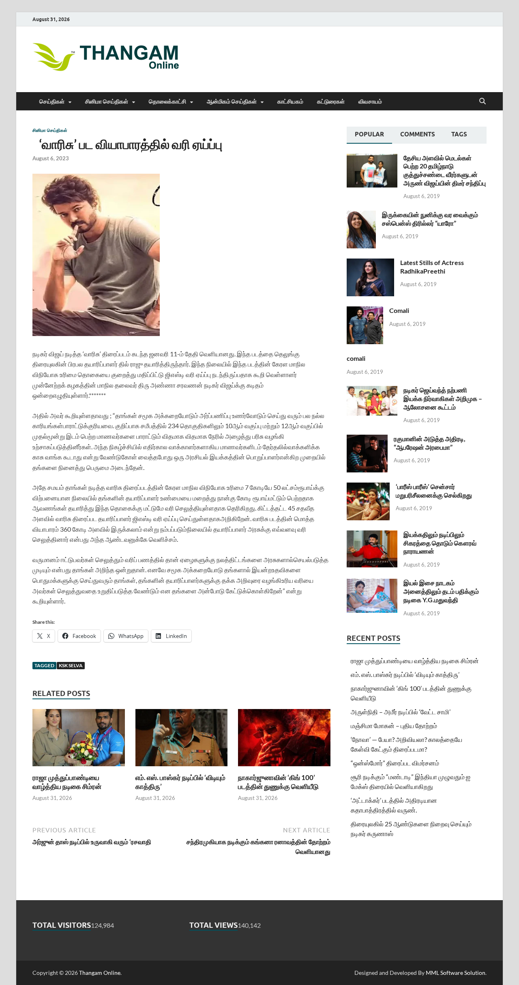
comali (356, 358)
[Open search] (482, 101)
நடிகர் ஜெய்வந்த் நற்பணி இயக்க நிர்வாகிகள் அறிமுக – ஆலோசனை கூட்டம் (442, 398)
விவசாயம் (370, 101)
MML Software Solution (455, 972)
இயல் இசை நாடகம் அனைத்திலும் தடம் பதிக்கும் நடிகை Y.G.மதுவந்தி (441, 591)
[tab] (369, 135)
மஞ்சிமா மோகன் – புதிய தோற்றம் (394, 725)
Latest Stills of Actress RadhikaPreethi (432, 267)
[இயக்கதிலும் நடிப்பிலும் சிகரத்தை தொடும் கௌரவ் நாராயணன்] (372, 535)
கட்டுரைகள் (331, 101)
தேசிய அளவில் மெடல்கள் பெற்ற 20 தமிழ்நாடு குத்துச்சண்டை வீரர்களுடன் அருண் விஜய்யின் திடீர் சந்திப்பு (444, 170)
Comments (417, 134)
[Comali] (365, 311)
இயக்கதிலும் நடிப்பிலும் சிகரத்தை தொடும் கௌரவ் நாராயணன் (439, 542)
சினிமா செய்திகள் (106, 101)
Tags (459, 134)
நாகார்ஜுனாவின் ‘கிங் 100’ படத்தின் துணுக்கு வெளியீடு (278, 782)
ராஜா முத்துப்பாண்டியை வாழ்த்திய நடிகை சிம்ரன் (66, 782)
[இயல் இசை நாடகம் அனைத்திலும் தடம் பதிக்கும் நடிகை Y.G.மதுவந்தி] (372, 583)
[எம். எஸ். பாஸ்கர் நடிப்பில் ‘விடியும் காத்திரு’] (181, 740)
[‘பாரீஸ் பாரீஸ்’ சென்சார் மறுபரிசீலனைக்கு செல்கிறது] (368, 487)
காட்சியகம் (290, 101)
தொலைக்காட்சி (167, 101)
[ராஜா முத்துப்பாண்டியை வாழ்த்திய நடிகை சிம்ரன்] (78, 740)
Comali (399, 310)
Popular (369, 134)
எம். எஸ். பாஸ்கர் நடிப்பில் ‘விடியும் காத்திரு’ (405, 674)
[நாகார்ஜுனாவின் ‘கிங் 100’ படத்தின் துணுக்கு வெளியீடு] (284, 740)
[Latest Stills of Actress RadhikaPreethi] (370, 263)
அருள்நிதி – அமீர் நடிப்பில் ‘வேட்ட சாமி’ (400, 712)
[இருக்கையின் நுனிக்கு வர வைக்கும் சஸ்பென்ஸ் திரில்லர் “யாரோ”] (361, 215)
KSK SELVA (71, 665)
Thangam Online (99, 972)
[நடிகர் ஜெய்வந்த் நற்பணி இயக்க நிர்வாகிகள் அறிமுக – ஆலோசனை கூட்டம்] (372, 390)
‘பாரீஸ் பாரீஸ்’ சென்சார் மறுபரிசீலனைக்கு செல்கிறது (434, 491)
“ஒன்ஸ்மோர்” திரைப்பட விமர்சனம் (395, 763)
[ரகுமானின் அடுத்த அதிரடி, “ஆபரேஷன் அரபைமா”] (367, 439)
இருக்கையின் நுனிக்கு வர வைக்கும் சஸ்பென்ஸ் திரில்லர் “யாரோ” (430, 219)
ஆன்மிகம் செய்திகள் (232, 101)
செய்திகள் (51, 101)
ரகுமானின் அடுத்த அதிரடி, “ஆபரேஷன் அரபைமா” (429, 443)
